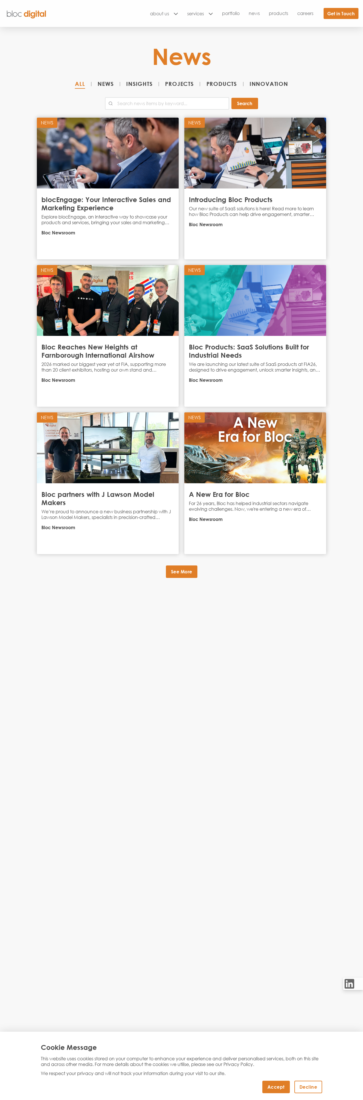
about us (159, 13)
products (278, 13)
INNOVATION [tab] (269, 83)
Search (244, 103)
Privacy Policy (238, 1064)
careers (305, 13)
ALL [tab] (80, 83)
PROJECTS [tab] (179, 83)
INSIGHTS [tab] (139, 83)
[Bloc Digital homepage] (26, 13)
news (254, 13)
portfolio (231, 13)
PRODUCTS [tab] (221, 83)
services (195, 13)
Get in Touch (341, 13)
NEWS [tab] (105, 83)
